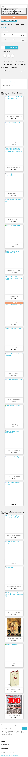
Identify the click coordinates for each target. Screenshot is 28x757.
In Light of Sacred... (14, 373)
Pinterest (12, 55)
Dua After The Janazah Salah (14, 399)
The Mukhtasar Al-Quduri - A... (14, 116)
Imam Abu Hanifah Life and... (14, 245)
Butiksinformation (7, 752)
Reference (5, 85)
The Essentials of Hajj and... (14, 425)
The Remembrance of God (14, 638)
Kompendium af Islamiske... (14, 167)
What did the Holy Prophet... (14, 535)
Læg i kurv (12, 48)
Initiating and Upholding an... (14, 347)
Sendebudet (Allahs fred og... (14, 586)
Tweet (8, 55)
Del (4, 55)
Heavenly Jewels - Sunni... (14, 193)
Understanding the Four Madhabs (14, 502)
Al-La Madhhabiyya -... (14, 322)
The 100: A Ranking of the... (14, 715)
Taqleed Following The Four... (14, 142)
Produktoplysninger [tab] (10, 82)
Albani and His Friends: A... (14, 689)
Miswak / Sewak (14, 664)
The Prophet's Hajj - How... (14, 612)
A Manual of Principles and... (14, 450)
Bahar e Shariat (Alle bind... (14, 270)
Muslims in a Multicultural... (14, 561)
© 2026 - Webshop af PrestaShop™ (10, 755)
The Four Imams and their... (14, 219)
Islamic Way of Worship (14, 476)
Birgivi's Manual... (14, 296)
